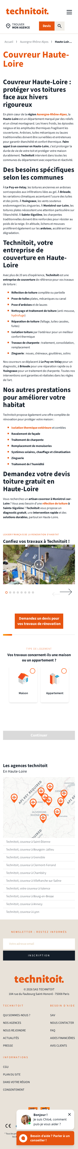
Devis (47, 26)
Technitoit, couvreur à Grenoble (25, 857)
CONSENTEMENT (13, 1090)
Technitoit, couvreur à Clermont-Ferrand (31, 865)
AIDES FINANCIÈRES (62, 1038)
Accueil (9, 42)
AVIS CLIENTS (58, 1046)
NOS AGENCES (12, 1023)
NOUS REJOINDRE (14, 1030)
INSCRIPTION (39, 955)
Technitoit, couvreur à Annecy (24, 904)
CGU (6, 1067)
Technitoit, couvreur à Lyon (22, 912)
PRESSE (8, 1046)
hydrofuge (18, 315)
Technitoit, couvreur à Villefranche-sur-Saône (33, 881)
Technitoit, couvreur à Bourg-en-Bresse (30, 896)
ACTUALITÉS (11, 1038)
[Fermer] (69, 1114)
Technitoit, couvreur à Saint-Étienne (28, 842)
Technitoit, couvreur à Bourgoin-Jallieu (30, 849)
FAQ (52, 1030)
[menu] (69, 12)
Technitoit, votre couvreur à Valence (28, 888)
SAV (52, 1015)
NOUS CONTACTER (62, 1023)
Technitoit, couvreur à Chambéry (26, 873)
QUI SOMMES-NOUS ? (16, 1015)
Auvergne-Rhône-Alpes (34, 42)
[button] (33, 803)
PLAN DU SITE (11, 1074)
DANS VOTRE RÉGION (16, 1082)
